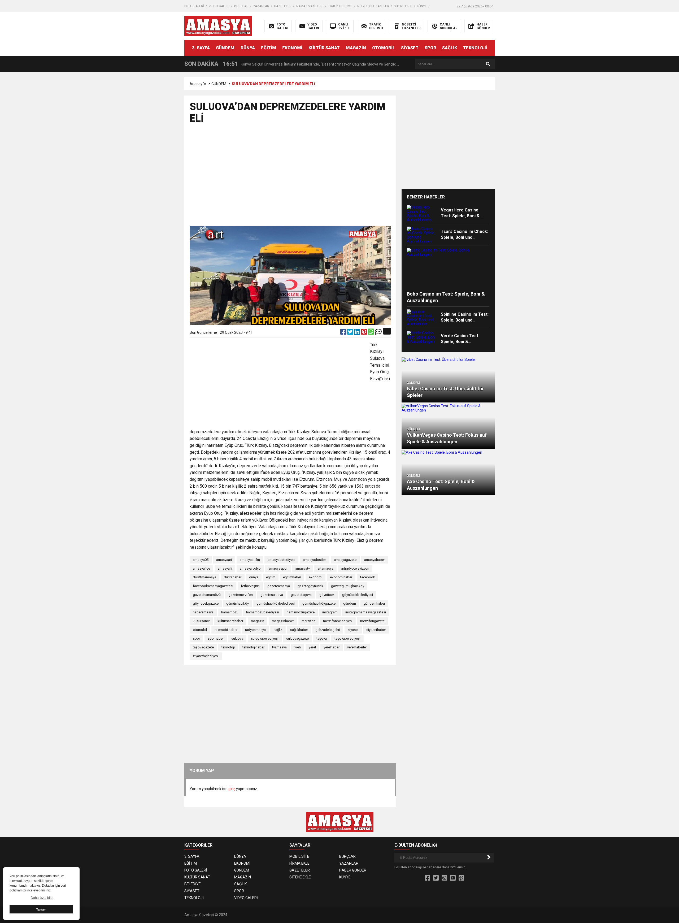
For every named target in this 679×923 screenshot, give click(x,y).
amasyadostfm (314, 560)
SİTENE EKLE (403, 6)
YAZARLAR (261, 6)
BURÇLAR (241, 6)
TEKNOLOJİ (475, 47)
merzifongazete (372, 621)
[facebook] (343, 333)
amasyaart (224, 560)
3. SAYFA (201, 47)
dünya (253, 577)
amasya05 (200, 560)
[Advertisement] (588, 120)
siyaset (353, 630)
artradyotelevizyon (355, 568)
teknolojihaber (253, 647)
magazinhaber (283, 621)
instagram (330, 612)
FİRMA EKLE (299, 863)
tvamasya (279, 647)
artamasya (325, 568)
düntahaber (232, 577)
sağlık (277, 630)
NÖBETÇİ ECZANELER (373, 6)
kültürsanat (201, 621)
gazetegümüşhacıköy (347, 586)
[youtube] (453, 878)
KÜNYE (422, 6)
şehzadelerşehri (328, 630)
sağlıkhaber (299, 630)
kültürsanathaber (230, 621)
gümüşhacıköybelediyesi (275, 603)
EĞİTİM (268, 47)
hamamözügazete (301, 612)
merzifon (308, 621)
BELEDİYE (192, 884)
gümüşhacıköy (237, 603)
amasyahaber (374, 560)
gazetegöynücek (310, 586)
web (297, 647)
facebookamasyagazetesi (213, 586)
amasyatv (302, 568)
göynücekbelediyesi (357, 595)
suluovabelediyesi (264, 638)
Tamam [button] (41, 909)
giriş (231, 789)
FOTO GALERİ (194, 6)
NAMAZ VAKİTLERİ (309, 6)
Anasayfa (198, 84)
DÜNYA (248, 47)
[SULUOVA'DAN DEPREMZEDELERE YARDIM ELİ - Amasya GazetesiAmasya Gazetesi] (218, 26)
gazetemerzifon (240, 595)
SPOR (430, 47)
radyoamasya (255, 630)
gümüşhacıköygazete (319, 603)
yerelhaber (332, 647)
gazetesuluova (271, 595)
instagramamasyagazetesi (365, 612)
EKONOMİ (292, 47)
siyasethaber (376, 630)
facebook (367, 577)
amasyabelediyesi (281, 560)
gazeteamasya (278, 586)
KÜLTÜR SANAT (324, 47)
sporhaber (216, 638)
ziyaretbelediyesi (206, 656)
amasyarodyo (250, 568)
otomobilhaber (226, 630)
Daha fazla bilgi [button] (42, 898)
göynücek (326, 595)
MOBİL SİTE (299, 856)
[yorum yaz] (378, 333)
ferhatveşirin (250, 586)
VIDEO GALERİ (219, 6)
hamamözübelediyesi (262, 612)
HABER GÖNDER (352, 870)
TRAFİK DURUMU (340, 6)
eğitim (270, 577)
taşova (321, 638)
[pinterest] (364, 333)
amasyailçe (201, 568)
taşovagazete (203, 647)
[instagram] (444, 878)
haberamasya (203, 612)
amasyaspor (278, 568)
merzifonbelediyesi (337, 621)
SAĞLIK (449, 47)
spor (196, 638)
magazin (257, 621)
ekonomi (315, 577)
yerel (312, 647)
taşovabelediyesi (347, 638)
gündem (349, 603)
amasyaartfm (250, 560)
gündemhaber (374, 603)
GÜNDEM (225, 47)
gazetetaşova (301, 595)
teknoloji (228, 647)
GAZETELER (282, 6)
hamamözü (229, 612)
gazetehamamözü (207, 595)
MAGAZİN (356, 47)
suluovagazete (297, 638)
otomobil (200, 630)
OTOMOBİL (383, 47)
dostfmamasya (204, 577)
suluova (237, 638)
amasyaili (225, 568)
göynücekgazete (206, 603)
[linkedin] (357, 333)
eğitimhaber (292, 577)
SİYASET (410, 47)
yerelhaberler (357, 647)
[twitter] (350, 333)
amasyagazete (345, 560)
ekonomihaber (341, 577)
